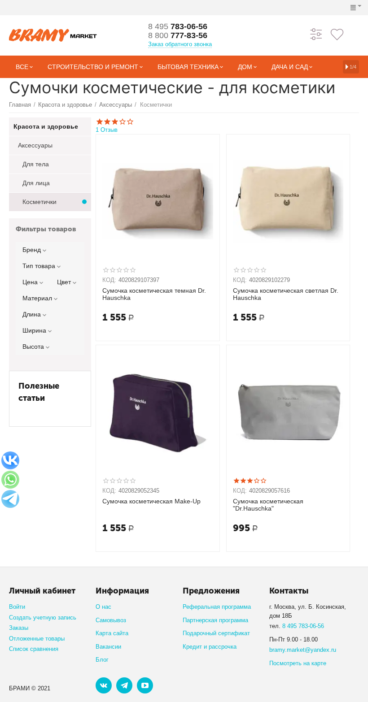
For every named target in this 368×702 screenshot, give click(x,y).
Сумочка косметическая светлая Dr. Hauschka (285, 294)
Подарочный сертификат (216, 633)
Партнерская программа (215, 620)
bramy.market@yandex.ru (302, 649)
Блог (102, 659)
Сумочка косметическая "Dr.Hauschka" (268, 505)
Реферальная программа (217, 606)
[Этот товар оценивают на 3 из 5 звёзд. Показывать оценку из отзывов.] (250, 480)
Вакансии (108, 646)
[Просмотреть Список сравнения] (316, 33)
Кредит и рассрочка (210, 646)
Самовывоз (111, 620)
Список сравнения (33, 649)
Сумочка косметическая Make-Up (151, 501)
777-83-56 (177, 35)
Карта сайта (112, 633)
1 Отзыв (107, 129)
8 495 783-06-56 (303, 626)
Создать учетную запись (42, 617)
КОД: (109, 280)
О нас (103, 606)
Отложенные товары (37, 638)
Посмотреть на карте (297, 663)
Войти (17, 606)
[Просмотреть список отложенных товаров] (337, 33)
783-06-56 (177, 26)
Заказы (18, 627)
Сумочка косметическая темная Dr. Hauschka (154, 294)
